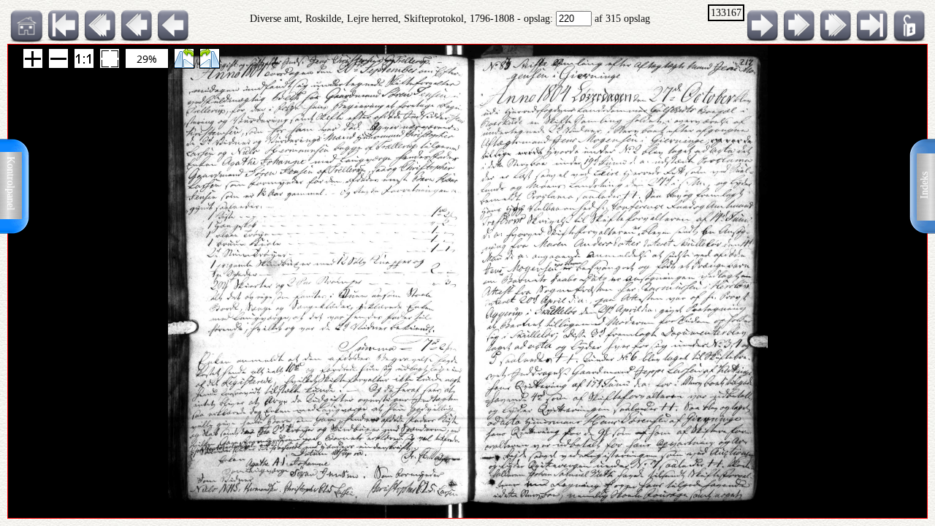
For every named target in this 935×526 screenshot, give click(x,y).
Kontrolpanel (10, 183)
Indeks (924, 185)
